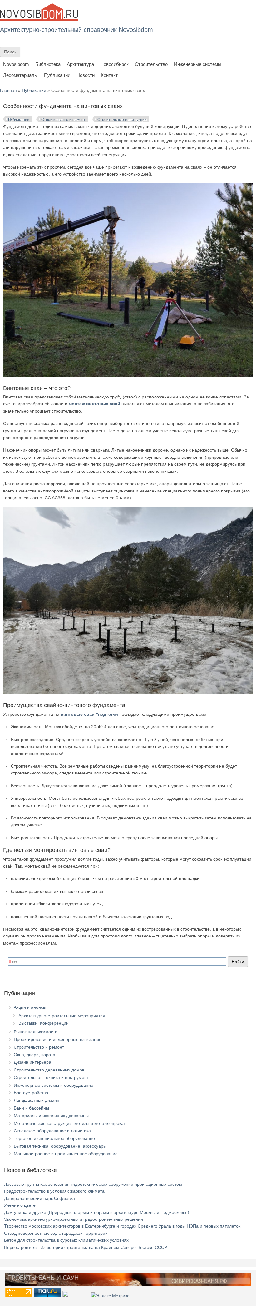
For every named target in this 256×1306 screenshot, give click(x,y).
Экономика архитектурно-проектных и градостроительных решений (73, 1219)
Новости (85, 75)
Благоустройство (31, 1092)
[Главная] (39, 12)
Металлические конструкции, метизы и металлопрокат (70, 1123)
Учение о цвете (20, 1205)
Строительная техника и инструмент (51, 1077)
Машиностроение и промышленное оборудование (66, 1153)
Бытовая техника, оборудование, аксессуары (60, 1146)
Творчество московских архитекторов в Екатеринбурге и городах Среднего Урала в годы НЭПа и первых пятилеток (122, 1226)
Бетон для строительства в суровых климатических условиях (66, 1240)
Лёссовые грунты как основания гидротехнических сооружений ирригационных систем (93, 1184)
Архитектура (80, 64)
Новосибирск (114, 64)
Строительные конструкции (122, 119)
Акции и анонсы (30, 1007)
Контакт (109, 75)
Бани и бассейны (31, 1108)
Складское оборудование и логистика (52, 1130)
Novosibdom (16, 64)
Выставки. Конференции (43, 1023)
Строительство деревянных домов (49, 1069)
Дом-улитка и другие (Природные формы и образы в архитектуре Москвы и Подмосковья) (96, 1212)
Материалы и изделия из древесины (51, 1115)
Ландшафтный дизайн (36, 1100)
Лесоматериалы (20, 75)
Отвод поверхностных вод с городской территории (56, 1233)
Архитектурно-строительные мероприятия (61, 1015)
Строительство (151, 64)
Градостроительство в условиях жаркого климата (54, 1191)
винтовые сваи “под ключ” (91, 714)
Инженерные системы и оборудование (53, 1085)
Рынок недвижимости (35, 1031)
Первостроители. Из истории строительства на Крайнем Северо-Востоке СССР (85, 1247)
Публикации (57, 75)
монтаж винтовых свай (94, 403)
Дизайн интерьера (32, 1062)
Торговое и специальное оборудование (54, 1138)
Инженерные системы (197, 64)
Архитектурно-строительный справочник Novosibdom (76, 29)
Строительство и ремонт (63, 119)
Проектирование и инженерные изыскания (57, 1039)
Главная (8, 90)
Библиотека (48, 64)
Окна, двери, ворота (34, 1054)
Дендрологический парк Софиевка (39, 1198)
